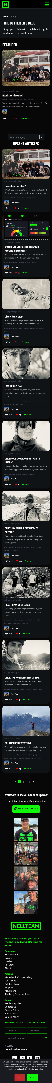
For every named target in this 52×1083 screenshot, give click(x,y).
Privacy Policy (12, 1010)
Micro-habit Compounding (12, 623)
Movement (10, 990)
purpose (30, 99)
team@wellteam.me (16, 1049)
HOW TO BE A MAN (13, 386)
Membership (11, 954)
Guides (8, 961)
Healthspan (7, 620)
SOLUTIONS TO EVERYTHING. (18, 743)
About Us (9, 968)
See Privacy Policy (36, 1069)
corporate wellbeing (10, 262)
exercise (35, 401)
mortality (37, 620)
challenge (7, 401)
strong (24, 401)
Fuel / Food (10, 980)
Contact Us (10, 1006)
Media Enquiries (13, 1003)
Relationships (12, 984)
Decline (20, 1077)
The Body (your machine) (17, 994)
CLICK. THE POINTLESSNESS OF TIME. (22, 677)
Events (8, 957)
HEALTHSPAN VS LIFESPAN (17, 605)
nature (18, 401)
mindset (4, 99)
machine (15, 620)
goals (13, 401)
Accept (33, 1077)
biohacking (15, 551)
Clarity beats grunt (14, 316)
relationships (8, 755)
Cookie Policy (12, 1016)
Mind (25, 99)
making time (15, 689)
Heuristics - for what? (15, 186)
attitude (11, 99)
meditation (24, 755)
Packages (10, 964)
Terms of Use (11, 1013)
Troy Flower (15, 202)
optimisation (18, 99)
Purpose (9, 987)
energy (20, 328)
